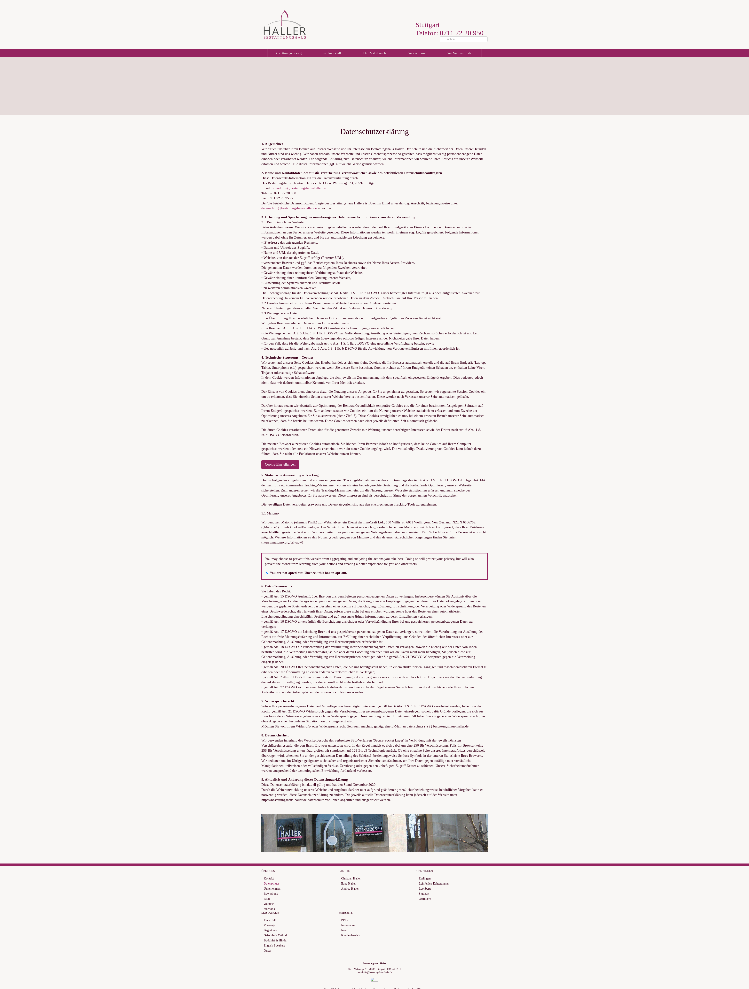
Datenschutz (271, 883)
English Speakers (274, 945)
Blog (267, 898)
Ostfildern (425, 898)
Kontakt (269, 878)
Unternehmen (272, 888)
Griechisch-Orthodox (277, 935)
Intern (344, 930)
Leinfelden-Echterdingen (434, 883)
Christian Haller (351, 878)
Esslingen (425, 878)
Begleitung (270, 930)
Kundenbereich (350, 935)
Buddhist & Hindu (275, 940)
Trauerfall (270, 920)
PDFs (344, 920)
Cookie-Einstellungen (280, 464)
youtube (269, 903)
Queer (267, 950)
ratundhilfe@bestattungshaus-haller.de (299, 188)
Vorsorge (269, 925)
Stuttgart (424, 893)
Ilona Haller (348, 883)
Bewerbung (271, 893)
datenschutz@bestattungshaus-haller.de (289, 208)
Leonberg (425, 888)
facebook (269, 908)
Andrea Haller (350, 888)
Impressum (348, 925)
